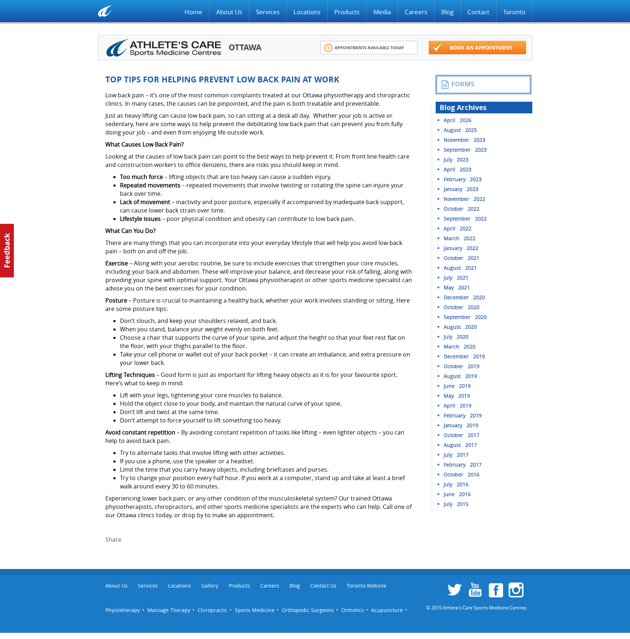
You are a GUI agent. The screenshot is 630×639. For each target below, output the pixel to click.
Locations (306, 12)
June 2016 (457, 494)
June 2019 (457, 385)
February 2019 (463, 415)
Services (268, 12)
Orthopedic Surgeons (308, 610)
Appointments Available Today (369, 47)
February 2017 (463, 464)
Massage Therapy (168, 610)
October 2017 (461, 435)
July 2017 (456, 454)
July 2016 (456, 484)
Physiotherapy (122, 610)
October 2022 (461, 208)
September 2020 (465, 316)
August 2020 (460, 326)
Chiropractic (213, 610)
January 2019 (461, 425)
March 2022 (459, 238)
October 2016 (461, 474)
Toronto (514, 12)
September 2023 (465, 149)
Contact (478, 12)
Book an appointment (481, 47)
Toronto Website (366, 585)
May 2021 (457, 287)
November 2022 (464, 198)
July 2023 (456, 159)
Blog (447, 12)
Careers (416, 12)
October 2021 (461, 257)
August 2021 (460, 267)
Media (382, 12)
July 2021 (456, 277)
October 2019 (461, 366)
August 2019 (460, 376)
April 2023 (457, 169)
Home (193, 12)
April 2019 (457, 405)
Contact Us (323, 585)
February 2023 (463, 179)
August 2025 (460, 129)
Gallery (209, 585)
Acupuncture (387, 610)
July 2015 (456, 503)
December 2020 (464, 297)
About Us (229, 12)
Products (346, 12)
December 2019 (464, 356)
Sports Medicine (255, 610)
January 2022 (461, 248)
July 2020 (456, 336)
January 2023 (461, 189)
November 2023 (464, 139)
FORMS (462, 84)
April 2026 (457, 120)
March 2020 (459, 346)
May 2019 (457, 395)
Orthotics (352, 610)
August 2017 (460, 444)
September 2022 (465, 218)
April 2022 (457, 228)
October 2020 (461, 307)
